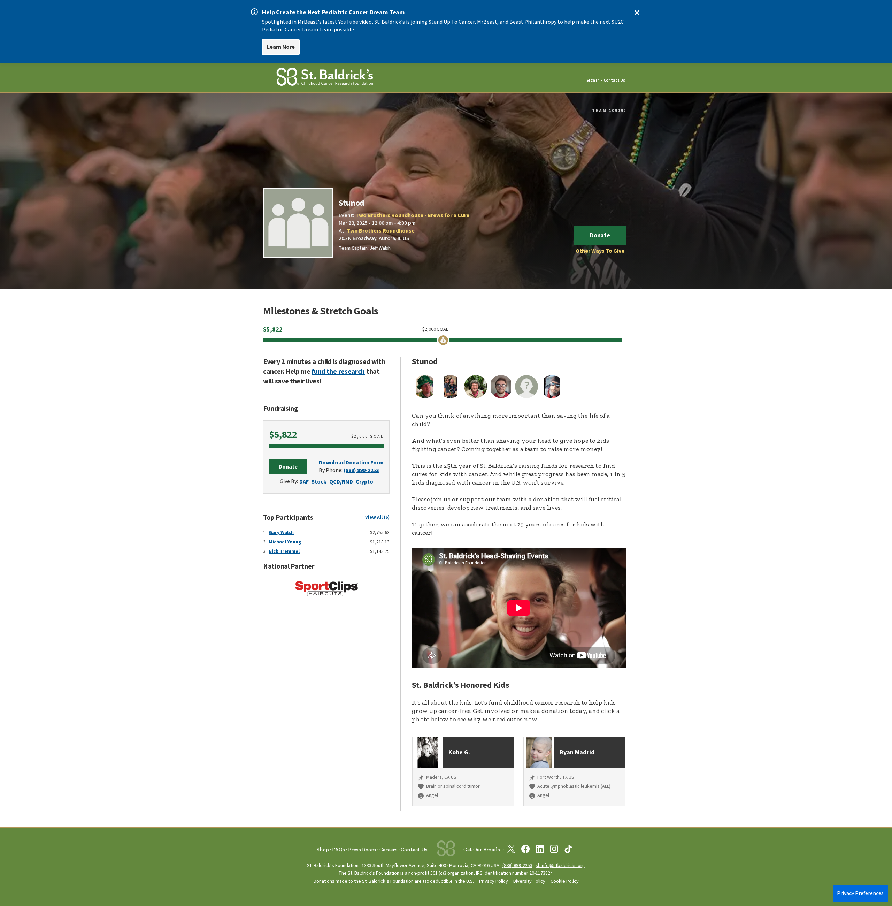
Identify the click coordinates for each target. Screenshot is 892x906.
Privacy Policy (493, 881)
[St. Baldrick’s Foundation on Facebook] (525, 850)
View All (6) (377, 517)
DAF (304, 482)
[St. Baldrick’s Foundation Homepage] (324, 78)
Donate (600, 235)
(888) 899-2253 (361, 470)
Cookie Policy (565, 881)
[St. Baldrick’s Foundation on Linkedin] (540, 850)
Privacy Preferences (860, 893)
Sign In (593, 80)
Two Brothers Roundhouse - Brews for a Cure (412, 215)
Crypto (364, 482)
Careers (388, 849)
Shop (323, 849)
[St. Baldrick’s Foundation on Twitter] (511, 850)
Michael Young (285, 542)
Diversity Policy (529, 881)
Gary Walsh (281, 533)
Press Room (362, 849)
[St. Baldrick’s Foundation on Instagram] (554, 850)
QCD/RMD (341, 482)
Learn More (281, 47)
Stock (319, 482)
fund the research (338, 371)
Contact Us (614, 80)
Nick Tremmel (284, 551)
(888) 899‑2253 (517, 865)
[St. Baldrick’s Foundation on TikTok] (568, 850)
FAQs (338, 849)
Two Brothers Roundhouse (381, 231)
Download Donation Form (351, 462)
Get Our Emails (481, 849)
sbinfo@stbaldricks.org (560, 865)
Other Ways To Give (600, 251)
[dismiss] (637, 12)
